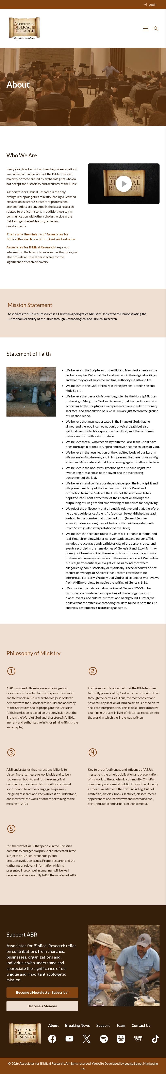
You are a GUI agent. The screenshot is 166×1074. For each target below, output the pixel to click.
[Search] (156, 28)
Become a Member (42, 1006)
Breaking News (77, 1025)
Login (152, 4)
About (53, 1025)
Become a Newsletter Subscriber (42, 992)
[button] (124, 183)
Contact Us (141, 1025)
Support (103, 1025)
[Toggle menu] (146, 28)
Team (120, 1025)
